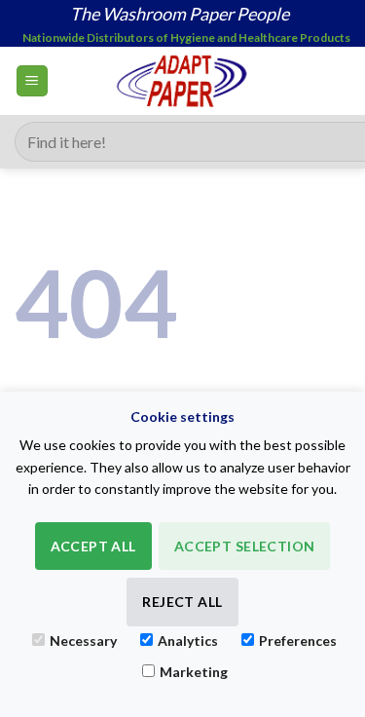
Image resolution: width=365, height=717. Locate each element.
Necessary (83, 640)
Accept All (93, 546)
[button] (32, 81)
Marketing (194, 671)
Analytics (188, 640)
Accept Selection (244, 546)
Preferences (298, 640)
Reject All (182, 601)
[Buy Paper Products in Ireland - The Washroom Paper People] (182, 81)
